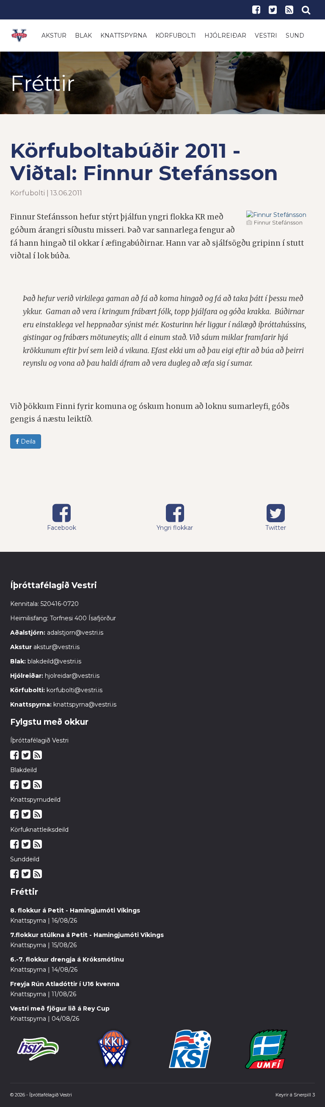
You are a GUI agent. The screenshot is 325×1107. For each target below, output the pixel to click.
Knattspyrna (123, 35)
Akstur (53, 35)
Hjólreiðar (225, 35)
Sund (295, 35)
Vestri (266, 35)
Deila (27, 441)
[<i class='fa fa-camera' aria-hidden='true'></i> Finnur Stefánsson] (276, 215)
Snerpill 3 (304, 1095)
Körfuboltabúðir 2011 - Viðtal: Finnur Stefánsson (144, 161)
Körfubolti (175, 35)
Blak (83, 35)
